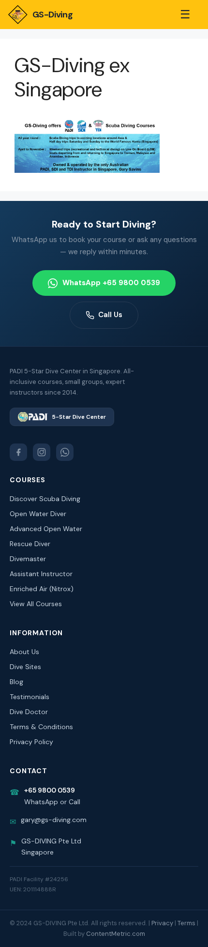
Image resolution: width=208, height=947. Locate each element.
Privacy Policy (31, 741)
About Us (24, 651)
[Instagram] (41, 452)
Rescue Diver (30, 543)
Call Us (110, 315)
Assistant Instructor (41, 573)
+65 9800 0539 (49, 790)
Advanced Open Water (46, 528)
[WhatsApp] (65, 452)
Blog (16, 681)
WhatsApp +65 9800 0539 (111, 283)
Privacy (162, 923)
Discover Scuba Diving (45, 498)
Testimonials (29, 696)
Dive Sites (25, 666)
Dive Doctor (29, 711)
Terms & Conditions (41, 726)
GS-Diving (52, 14)
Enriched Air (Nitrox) (42, 588)
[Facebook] (18, 452)
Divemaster (28, 558)
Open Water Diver (38, 513)
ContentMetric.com (115, 934)
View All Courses (36, 603)
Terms (186, 923)
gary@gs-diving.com (54, 819)
